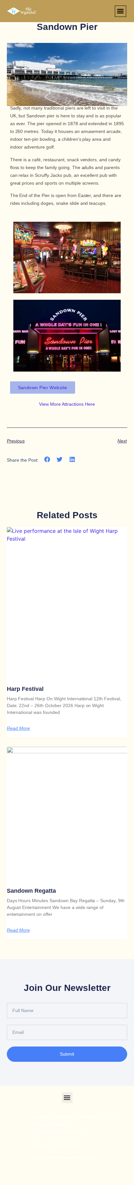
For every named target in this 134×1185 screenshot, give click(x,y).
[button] (120, 11)
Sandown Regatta (31, 891)
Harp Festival (25, 689)
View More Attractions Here (67, 404)
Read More (18, 728)
